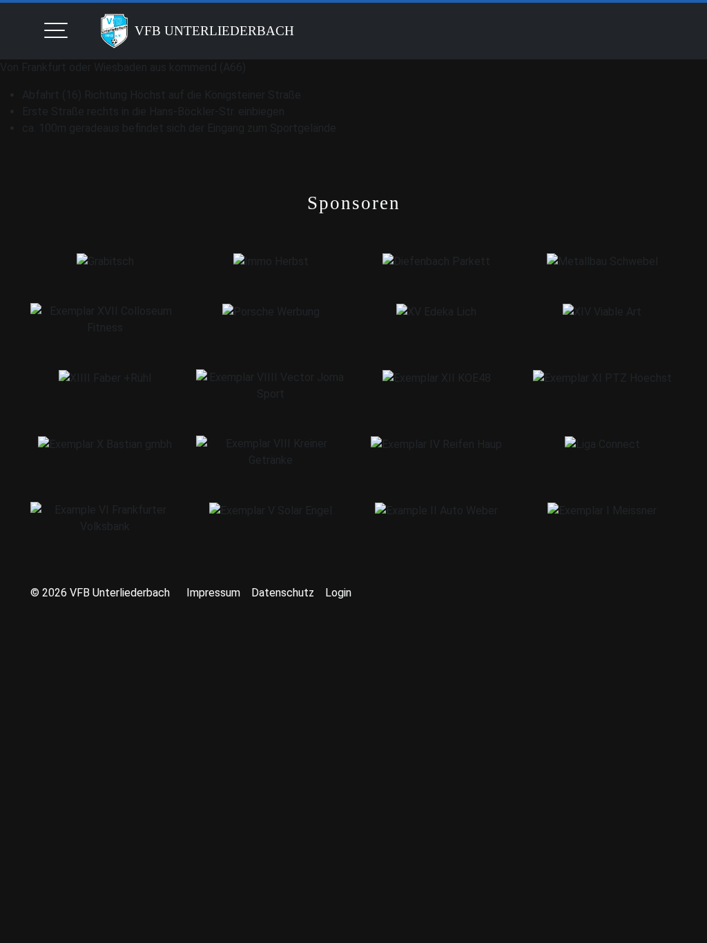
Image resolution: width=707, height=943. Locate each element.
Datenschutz (282, 592)
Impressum (213, 592)
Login (338, 592)
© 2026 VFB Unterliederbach (100, 592)
